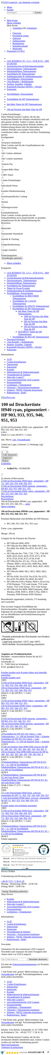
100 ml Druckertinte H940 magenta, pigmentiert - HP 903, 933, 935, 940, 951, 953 (25, 724)
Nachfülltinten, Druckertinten (20, 293)
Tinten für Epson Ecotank (18, 288)
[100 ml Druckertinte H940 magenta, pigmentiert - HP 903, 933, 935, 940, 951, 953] (25, 488)
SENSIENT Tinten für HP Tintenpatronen (30, 333)
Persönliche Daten (20, 36)
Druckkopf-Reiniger (16, 339)
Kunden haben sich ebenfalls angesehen (19, 805)
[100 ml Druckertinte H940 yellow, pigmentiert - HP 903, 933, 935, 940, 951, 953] (25, 494)
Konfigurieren (16, 1047)
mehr (27, 504)
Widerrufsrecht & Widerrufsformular (23, 372)
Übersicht (16, 33)
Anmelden (17, 28)
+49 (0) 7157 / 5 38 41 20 (12, 881)
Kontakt (10, 369)
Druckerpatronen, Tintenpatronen (22, 280)
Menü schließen (14, 23)
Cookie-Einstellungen (16, 362)
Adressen (16, 38)
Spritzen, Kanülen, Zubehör (19, 344)
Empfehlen (6, 463)
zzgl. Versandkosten (21, 439)
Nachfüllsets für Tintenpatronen (21, 285)
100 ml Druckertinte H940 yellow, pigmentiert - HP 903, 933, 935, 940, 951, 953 (24, 707)
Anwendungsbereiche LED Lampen (23, 380)
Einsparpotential (14, 382)
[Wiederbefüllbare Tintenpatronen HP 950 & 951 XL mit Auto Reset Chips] (25, 777)
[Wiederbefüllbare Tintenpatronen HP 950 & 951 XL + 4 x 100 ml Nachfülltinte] (25, 764)
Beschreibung (7, 496)
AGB (9, 359)
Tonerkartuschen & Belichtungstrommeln (25, 278)
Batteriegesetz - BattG (16, 392)
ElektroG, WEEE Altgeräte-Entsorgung (24, 390)
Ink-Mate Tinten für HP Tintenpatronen (28, 312)
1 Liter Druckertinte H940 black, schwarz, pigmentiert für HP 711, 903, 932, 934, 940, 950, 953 (25, 799)
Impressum (12, 367)
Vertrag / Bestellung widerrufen (14, 891)
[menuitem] (28, 7)
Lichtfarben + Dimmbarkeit (19, 385)
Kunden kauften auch (10, 672)
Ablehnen (5, 1047)
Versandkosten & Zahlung (18, 374)
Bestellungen (18, 43)
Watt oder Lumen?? (15, 377)
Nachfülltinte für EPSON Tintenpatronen (30, 306)
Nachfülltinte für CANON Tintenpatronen (24, 302)
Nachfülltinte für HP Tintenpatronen (28, 308)
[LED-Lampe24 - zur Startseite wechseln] (20, 2)
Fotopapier (11, 349)
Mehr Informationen (10, 1045)
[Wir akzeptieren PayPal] (8, 397)
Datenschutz (12, 364)
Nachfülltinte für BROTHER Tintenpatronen (25, 297)
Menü (9, 7)
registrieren (32, 28)
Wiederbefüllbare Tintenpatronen (21, 283)
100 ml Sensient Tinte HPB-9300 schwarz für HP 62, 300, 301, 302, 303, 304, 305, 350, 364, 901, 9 (25, 753)
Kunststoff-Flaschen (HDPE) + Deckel (24, 347)
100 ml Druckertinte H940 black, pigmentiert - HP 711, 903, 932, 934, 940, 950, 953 (23, 689)
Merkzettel (17, 48)
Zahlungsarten (18, 41)
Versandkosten (7, 974)
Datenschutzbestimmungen (25, 964)
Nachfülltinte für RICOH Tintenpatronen (30, 337)
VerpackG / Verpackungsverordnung (23, 387)
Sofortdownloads (20, 46)
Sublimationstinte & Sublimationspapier (24, 291)
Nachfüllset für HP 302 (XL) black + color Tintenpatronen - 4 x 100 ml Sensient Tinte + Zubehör (25, 740)
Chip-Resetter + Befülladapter (20, 342)
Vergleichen (7, 458)
